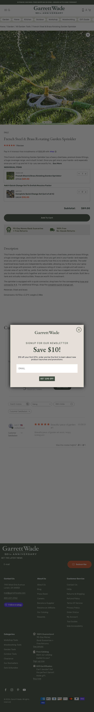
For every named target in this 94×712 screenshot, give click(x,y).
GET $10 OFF (47, 379)
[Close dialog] (78, 329)
